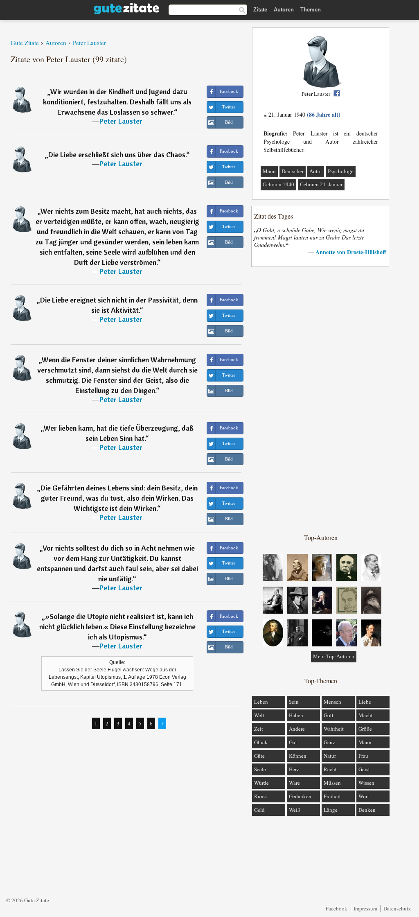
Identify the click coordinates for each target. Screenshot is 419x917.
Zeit (258, 728)
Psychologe (341, 171)
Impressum (365, 908)
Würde (261, 782)
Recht (330, 769)
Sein (294, 701)
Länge (331, 809)
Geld (259, 809)
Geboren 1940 (278, 184)
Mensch (332, 701)
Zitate (260, 10)
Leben (261, 701)
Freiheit (332, 796)
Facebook (336, 908)
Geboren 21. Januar (321, 184)
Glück (261, 742)
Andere (297, 728)
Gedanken (300, 796)
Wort (363, 796)
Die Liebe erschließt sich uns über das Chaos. (117, 154)
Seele (260, 769)
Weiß (294, 809)
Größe (365, 728)
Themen (310, 10)
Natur (330, 755)
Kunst (260, 796)
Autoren (284, 10)
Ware (294, 782)
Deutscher (293, 171)
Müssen (332, 782)
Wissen (366, 782)
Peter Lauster (120, 121)
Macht (365, 715)
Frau (363, 755)
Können (297, 755)
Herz (294, 769)
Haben (296, 715)
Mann (269, 171)
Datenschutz (397, 908)
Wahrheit (334, 728)
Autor (315, 171)
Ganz (329, 742)
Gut (293, 742)
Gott (328, 715)
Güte (259, 755)
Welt (259, 715)
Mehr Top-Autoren (333, 656)
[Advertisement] (320, 399)
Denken (367, 809)
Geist (364, 769)
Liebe (364, 701)
